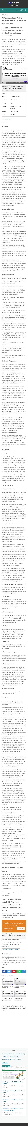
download (20, 928)
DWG (11, 1054)
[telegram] (23, 971)
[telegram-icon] (17, 5)
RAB (19, 1059)
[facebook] (4, 971)
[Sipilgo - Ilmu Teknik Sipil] (14, 3)
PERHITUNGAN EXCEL (8, 1059)
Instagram (11, 949)
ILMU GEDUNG (20, 1054)
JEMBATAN (14, 1056)
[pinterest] (13, 971)
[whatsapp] (19, 971)
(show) (10, 119)
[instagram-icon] (12, 5)
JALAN (5, 1056)
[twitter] (9, 971)
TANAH (5, 1062)
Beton (5, 1054)
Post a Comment (10, 23)
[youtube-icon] (14, 5)
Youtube (16, 949)
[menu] (3, 10)
